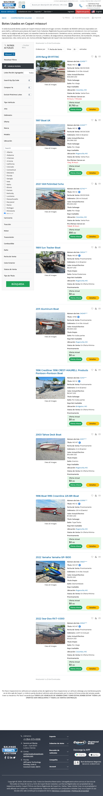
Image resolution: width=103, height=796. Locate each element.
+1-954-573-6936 (93, 5)
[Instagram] (8, 757)
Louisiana (10, 196)
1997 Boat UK (43, 120)
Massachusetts (12, 199)
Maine (9, 205)
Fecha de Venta (55, 49)
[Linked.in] (11, 757)
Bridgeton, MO (81, 406)
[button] (25, 11)
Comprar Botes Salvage (21, 18)
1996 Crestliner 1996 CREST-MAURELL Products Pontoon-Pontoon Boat (62, 371)
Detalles (92, 109)
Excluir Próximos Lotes (13, 95)
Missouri (10, 214)
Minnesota (11, 211)
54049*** (83, 313)
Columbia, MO (81, 90)
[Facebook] (5, 757)
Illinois (9, 187)
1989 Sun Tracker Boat (48, 247)
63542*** (83, 623)
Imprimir (97, 18)
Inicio (4, 18)
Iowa (8, 181)
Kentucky (10, 193)
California (10, 164)
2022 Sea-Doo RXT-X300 (50, 618)
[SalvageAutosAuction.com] (20, 3)
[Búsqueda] (71, 5)
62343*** (83, 125)
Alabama (10, 155)
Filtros (67, 18)
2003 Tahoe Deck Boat (48, 434)
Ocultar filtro (25, 46)
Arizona (10, 161)
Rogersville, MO (82, 153)
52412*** (83, 377)
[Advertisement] (51, 714)
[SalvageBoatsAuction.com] (23, 6)
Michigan (10, 208)
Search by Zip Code (11, 80)
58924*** (83, 252)
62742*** (83, 188)
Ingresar (71, 11)
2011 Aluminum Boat (47, 309)
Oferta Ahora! (75, 109)
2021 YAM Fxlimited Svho (50, 184)
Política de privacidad (80, 790)
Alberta (9, 152)
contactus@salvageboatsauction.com (33, 755)
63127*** (83, 439)
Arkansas (10, 158)
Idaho (9, 184)
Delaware (10, 173)
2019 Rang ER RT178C (47, 57)
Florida (9, 176)
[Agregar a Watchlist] (92, 56)
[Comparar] (96, 56)
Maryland (10, 202)
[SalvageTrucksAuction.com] (23, 3)
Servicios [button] (47, 11)
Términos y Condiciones (61, 790)
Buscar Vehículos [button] (8, 11)
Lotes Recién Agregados (13, 73)
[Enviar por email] (99, 56)
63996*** (83, 500)
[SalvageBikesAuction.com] (20, 6)
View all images (50, 84)
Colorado (10, 167)
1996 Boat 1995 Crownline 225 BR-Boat (57, 496)
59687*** (83, 561)
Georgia (10, 179)
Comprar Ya (8, 87)
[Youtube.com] (14, 757)
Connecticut (11, 170)
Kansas (9, 190)
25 (75, 49)
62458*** (83, 61)
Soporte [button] (37, 11)
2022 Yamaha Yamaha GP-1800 (53, 557)
